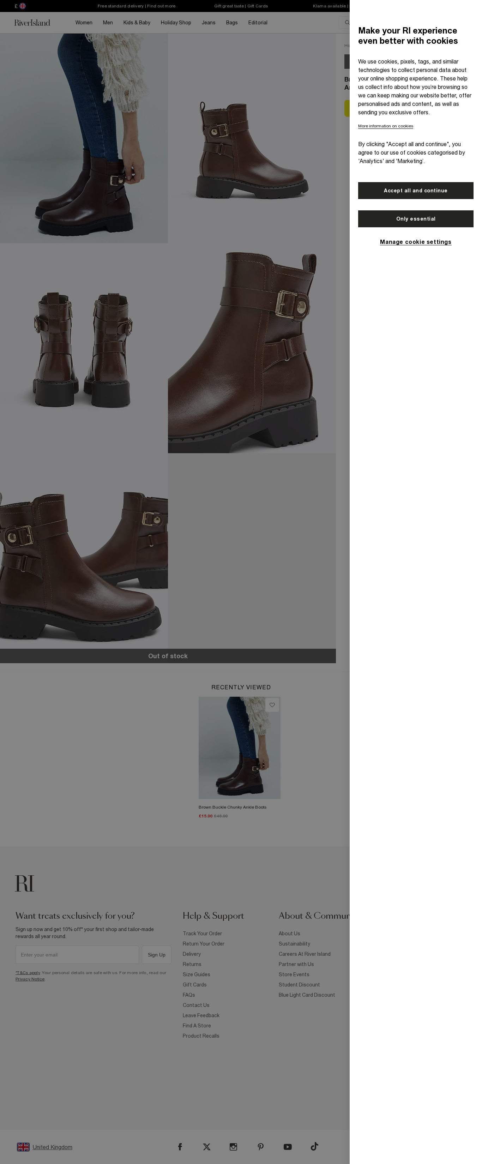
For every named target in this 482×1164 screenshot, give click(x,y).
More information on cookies (385, 126)
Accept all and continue (416, 190)
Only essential (416, 219)
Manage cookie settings (415, 242)
